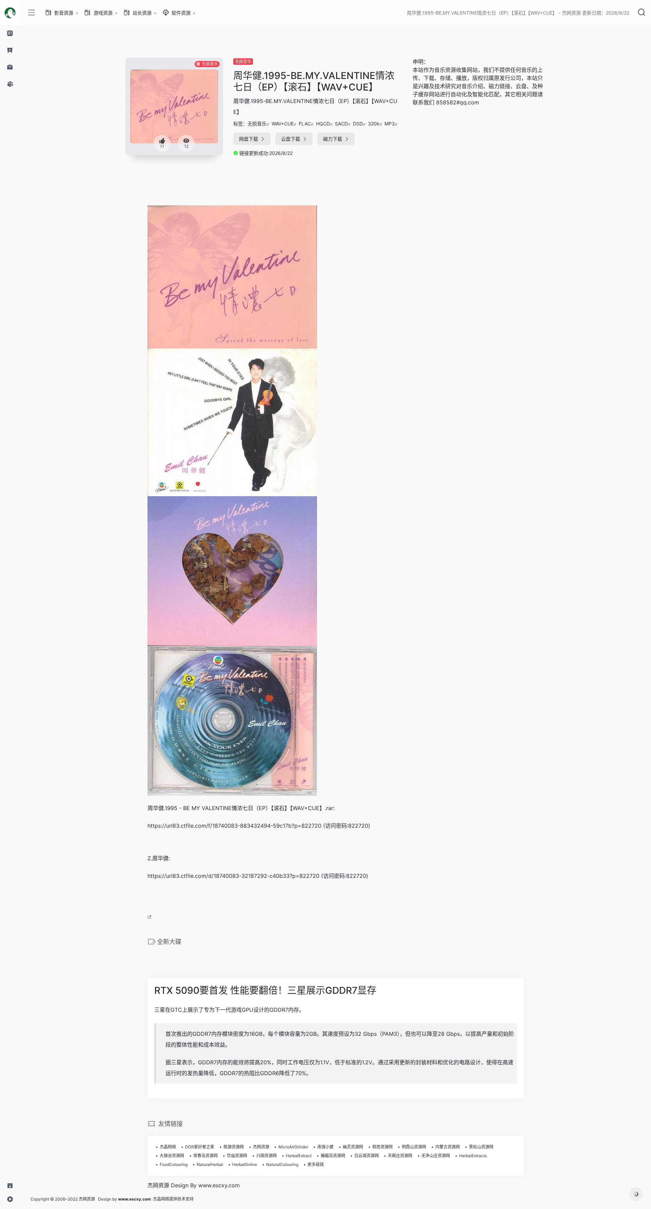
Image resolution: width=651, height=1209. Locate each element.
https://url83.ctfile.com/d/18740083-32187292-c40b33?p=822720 (233, 875)
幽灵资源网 (353, 1146)
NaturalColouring (282, 1164)
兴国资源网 (266, 1155)
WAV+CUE (283, 123)
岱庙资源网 (237, 1155)
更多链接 (316, 1164)
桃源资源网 (233, 1146)
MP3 (389, 123)
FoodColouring (174, 1164)
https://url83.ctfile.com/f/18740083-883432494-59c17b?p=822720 (234, 825)
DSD (358, 123)
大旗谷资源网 (172, 1155)
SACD (341, 123)
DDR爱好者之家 (199, 1146)
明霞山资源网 (414, 1146)
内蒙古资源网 (447, 1146)
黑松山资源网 (481, 1146)
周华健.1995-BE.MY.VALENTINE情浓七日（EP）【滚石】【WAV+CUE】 (313, 81)
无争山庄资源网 (435, 1155)
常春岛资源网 (205, 1155)
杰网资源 (261, 1146)
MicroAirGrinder (293, 1146)
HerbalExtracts (473, 1155)
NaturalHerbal (210, 1164)
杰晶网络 (168, 1146)
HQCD (323, 123)
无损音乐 (243, 61)
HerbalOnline (244, 1164)
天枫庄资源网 (400, 1155)
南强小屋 (325, 1146)
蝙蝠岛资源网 (333, 1155)
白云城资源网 (366, 1155)
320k (373, 123)
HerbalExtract (299, 1155)
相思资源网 (382, 1146)
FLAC (305, 123)
